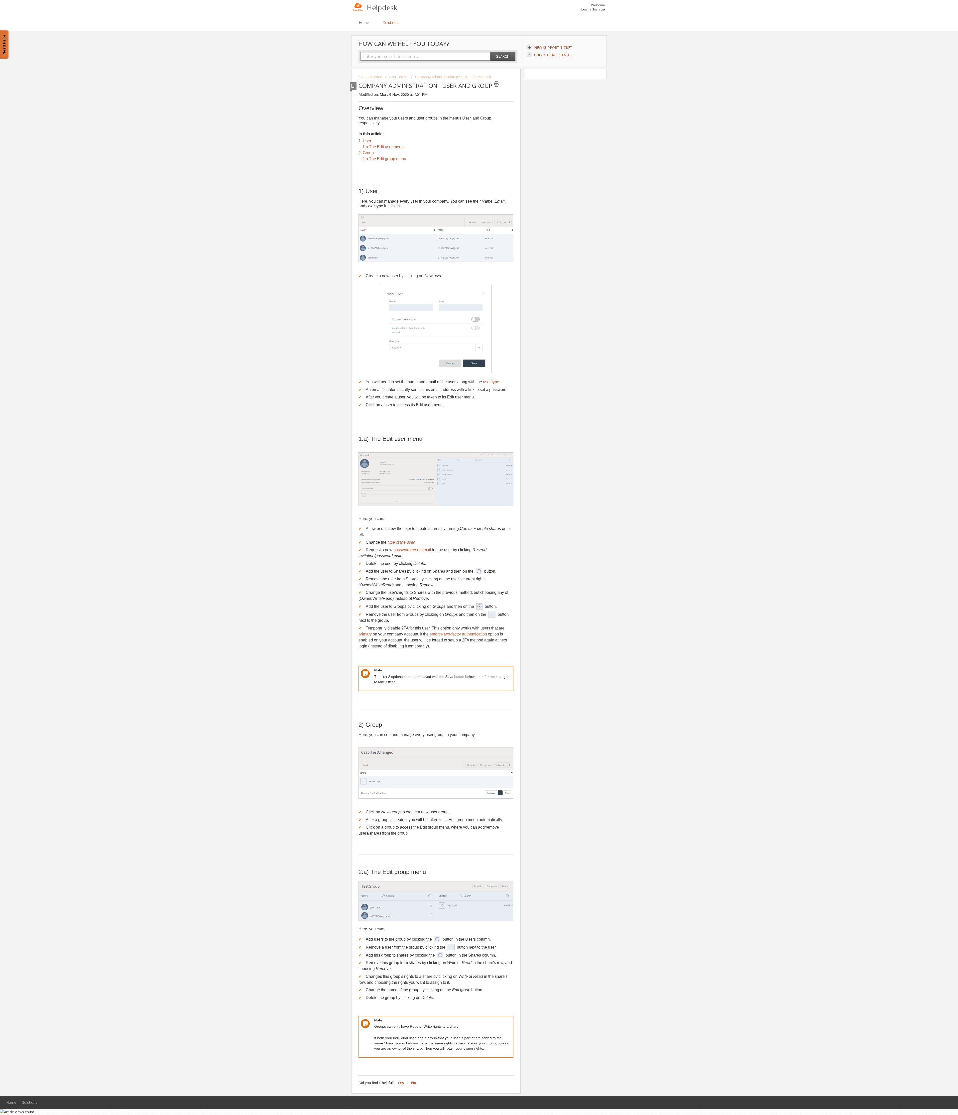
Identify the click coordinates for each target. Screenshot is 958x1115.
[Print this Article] (496, 84)
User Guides (398, 76)
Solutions (390, 22)
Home (364, 22)
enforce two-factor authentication (458, 634)
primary (365, 634)
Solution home (371, 76)
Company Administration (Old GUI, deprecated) (453, 76)
